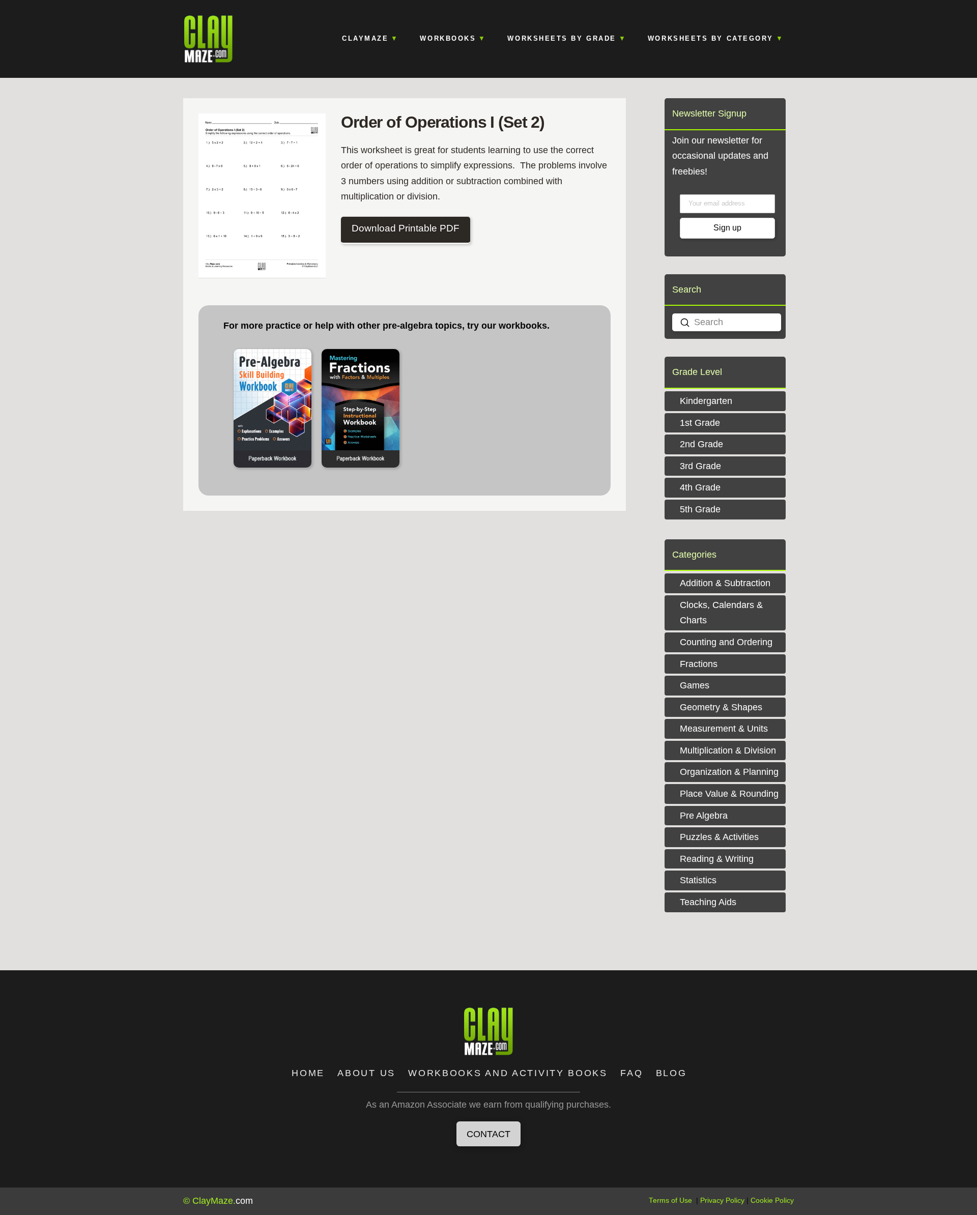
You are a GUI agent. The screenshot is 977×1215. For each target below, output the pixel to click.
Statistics (698, 880)
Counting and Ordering (726, 642)
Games (694, 685)
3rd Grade (700, 466)
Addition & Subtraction (725, 583)
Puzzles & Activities (719, 837)
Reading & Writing (717, 859)
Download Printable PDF (405, 228)
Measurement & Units (724, 729)
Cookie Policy (772, 1200)
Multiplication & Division (728, 750)
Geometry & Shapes (721, 707)
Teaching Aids (708, 902)
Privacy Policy (722, 1200)
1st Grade (700, 423)
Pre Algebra (704, 816)
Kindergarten (706, 401)
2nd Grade (701, 444)
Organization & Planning (729, 772)
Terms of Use (670, 1200)
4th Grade (700, 487)
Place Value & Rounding (729, 794)
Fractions (698, 664)
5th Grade (700, 509)
